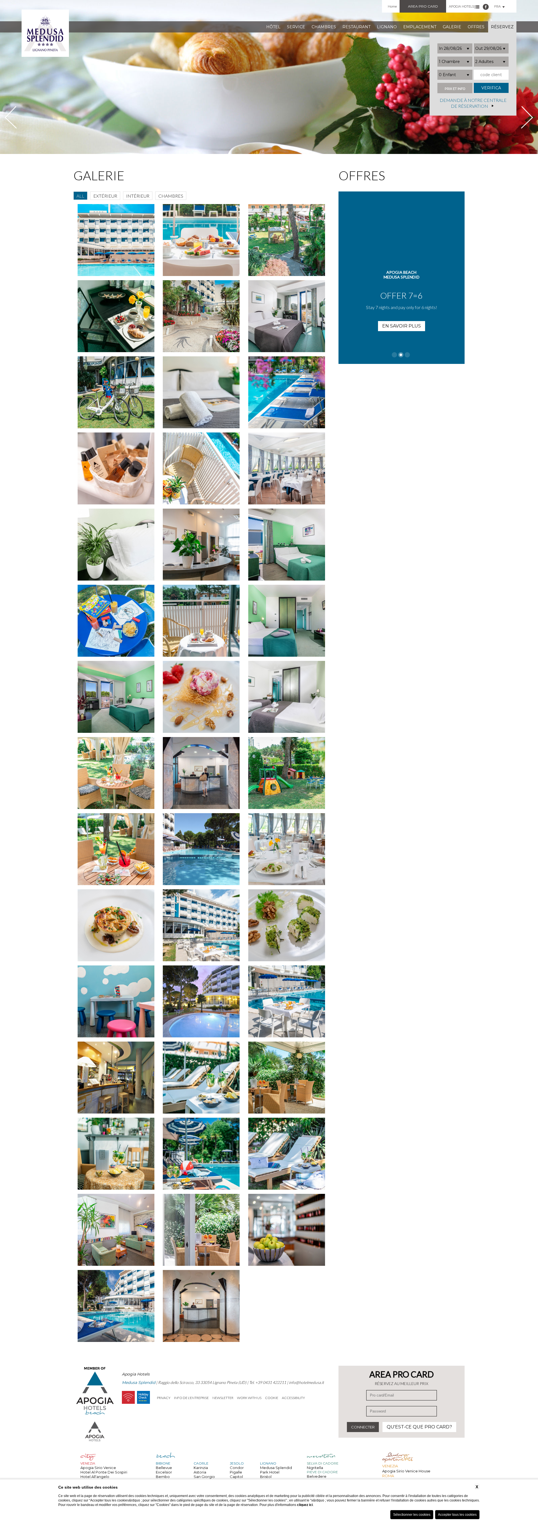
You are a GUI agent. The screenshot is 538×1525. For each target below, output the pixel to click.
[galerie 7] (116, 240)
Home (392, 6)
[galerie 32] (201, 849)
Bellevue (164, 1467)
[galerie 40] (116, 1078)
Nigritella (315, 1467)
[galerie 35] (201, 925)
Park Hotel (269, 1472)
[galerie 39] (287, 1001)
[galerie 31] (116, 849)
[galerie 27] (287, 697)
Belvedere (316, 1476)
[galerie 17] (201, 468)
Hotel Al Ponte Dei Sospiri (103, 1472)
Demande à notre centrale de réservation (473, 103)
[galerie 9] (287, 240)
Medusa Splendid (276, 1467)
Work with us (249, 1398)
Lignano (387, 26)
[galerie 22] (116, 621)
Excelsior (164, 1472)
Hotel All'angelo (94, 1476)
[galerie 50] (201, 1306)
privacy (163, 1398)
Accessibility (293, 1398)
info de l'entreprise (191, 1398)
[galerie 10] (116, 316)
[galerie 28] (116, 773)
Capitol (236, 1476)
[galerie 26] (201, 697)
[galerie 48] (287, 1230)
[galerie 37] (116, 1001)
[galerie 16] (116, 468)
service (296, 26)
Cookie (271, 1398)
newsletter (222, 1398)
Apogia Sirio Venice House (406, 1471)
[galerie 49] (116, 1306)
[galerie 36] (287, 925)
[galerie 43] (116, 1154)
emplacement (419, 26)
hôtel (273, 26)
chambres (324, 26)
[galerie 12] (287, 316)
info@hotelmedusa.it (306, 1382)
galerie (452, 26)
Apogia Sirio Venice (98, 1467)
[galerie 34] (116, 925)
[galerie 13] (116, 392)
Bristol (266, 1476)
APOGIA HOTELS (461, 6)
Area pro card (423, 6)
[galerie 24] (287, 621)
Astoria (200, 1472)
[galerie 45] (287, 1154)
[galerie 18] (287, 468)
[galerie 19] (116, 545)
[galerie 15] (287, 392)
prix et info (455, 88)
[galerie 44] (201, 1154)
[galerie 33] (287, 849)
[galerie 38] (201, 1001)
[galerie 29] (201, 773)
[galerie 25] (116, 697)
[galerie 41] (201, 1078)
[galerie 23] (201, 621)
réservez (502, 26)
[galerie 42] (287, 1078)
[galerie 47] (201, 1230)
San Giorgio (204, 1476)
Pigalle (236, 1472)
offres (476, 26)
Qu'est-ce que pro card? (419, 1427)
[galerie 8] (201, 240)
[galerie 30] (287, 773)
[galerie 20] (201, 545)
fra (497, 6)
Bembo (163, 1476)
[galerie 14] (201, 392)
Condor (237, 1467)
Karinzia (201, 1467)
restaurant (356, 26)
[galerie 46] (116, 1230)
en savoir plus (401, 316)
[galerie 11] (201, 316)
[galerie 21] (287, 545)
